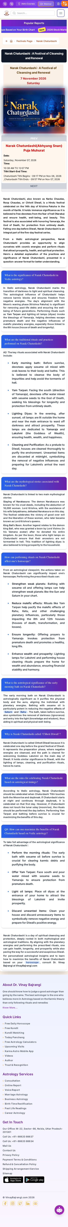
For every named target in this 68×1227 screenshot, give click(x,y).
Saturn (8, 711)
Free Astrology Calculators (19, 1041)
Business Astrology (15, 1099)
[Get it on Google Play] (34, 1179)
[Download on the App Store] (13, 1179)
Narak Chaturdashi (46, 41)
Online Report (12, 1085)
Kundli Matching (13, 1032)
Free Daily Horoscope (16, 1023)
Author (8, 1060)
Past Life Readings (15, 1108)
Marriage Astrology (15, 1094)
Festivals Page (24, 41)
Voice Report (11, 1089)
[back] (7, 41)
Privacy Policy (11, 1155)
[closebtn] (64, 4)
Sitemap (7, 1173)
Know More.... (10, 1007)
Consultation (11, 1080)
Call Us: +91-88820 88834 (18, 1141)
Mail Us (7, 1145)
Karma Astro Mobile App (18, 1051)
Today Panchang (13, 1037)
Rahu (23, 711)
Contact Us (9, 1150)
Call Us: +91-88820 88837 (18, 1136)
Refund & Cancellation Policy (19, 1164)
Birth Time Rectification (18, 1103)
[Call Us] (5, 4)
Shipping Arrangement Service (21, 1168)
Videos (8, 1055)
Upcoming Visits (13, 1046)
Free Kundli (10, 1028)
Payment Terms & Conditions (20, 1159)
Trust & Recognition (15, 1064)
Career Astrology (14, 1112)
